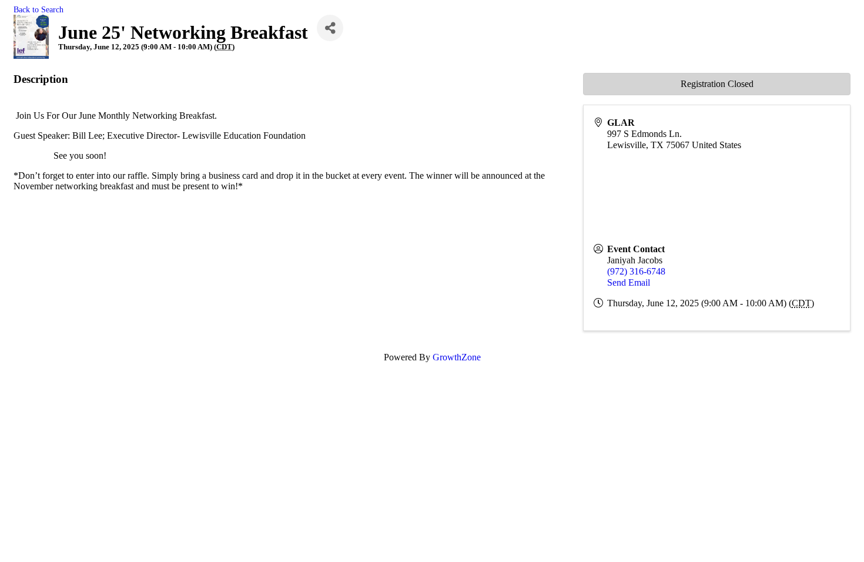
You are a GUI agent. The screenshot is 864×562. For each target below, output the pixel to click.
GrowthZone (457, 357)
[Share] (330, 28)
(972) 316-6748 (636, 271)
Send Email (628, 282)
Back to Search (38, 9)
